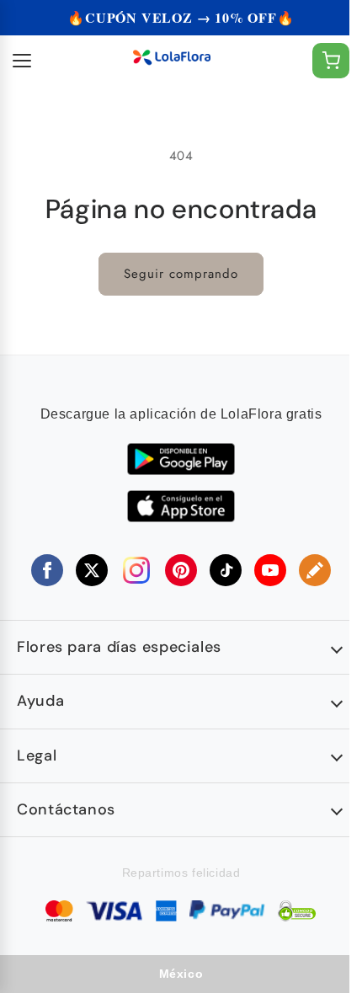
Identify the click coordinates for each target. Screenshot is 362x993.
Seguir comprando (181, 273)
